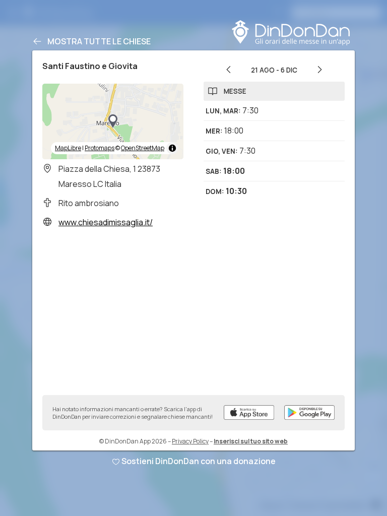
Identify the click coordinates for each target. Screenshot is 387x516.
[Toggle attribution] (172, 148)
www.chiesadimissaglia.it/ (105, 222)
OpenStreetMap (142, 148)
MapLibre (68, 148)
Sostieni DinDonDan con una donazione (198, 461)
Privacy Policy (190, 441)
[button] (113, 121)
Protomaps (99, 148)
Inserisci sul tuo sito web (251, 441)
